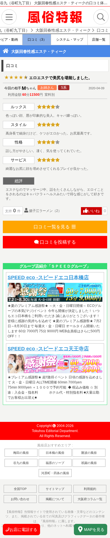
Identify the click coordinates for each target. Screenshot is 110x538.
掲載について (55, 499)
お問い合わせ (20, 499)
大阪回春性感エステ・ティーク (39, 51)
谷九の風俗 (21, 463)
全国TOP (20, 489)
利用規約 (90, 489)
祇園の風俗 (89, 463)
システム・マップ (69, 40)
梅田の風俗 (21, 452)
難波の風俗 (89, 452)
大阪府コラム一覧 (90, 499)
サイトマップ (55, 489)
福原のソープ (55, 463)
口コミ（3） (37, 40)
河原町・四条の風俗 (55, 473)
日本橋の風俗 (55, 452)
